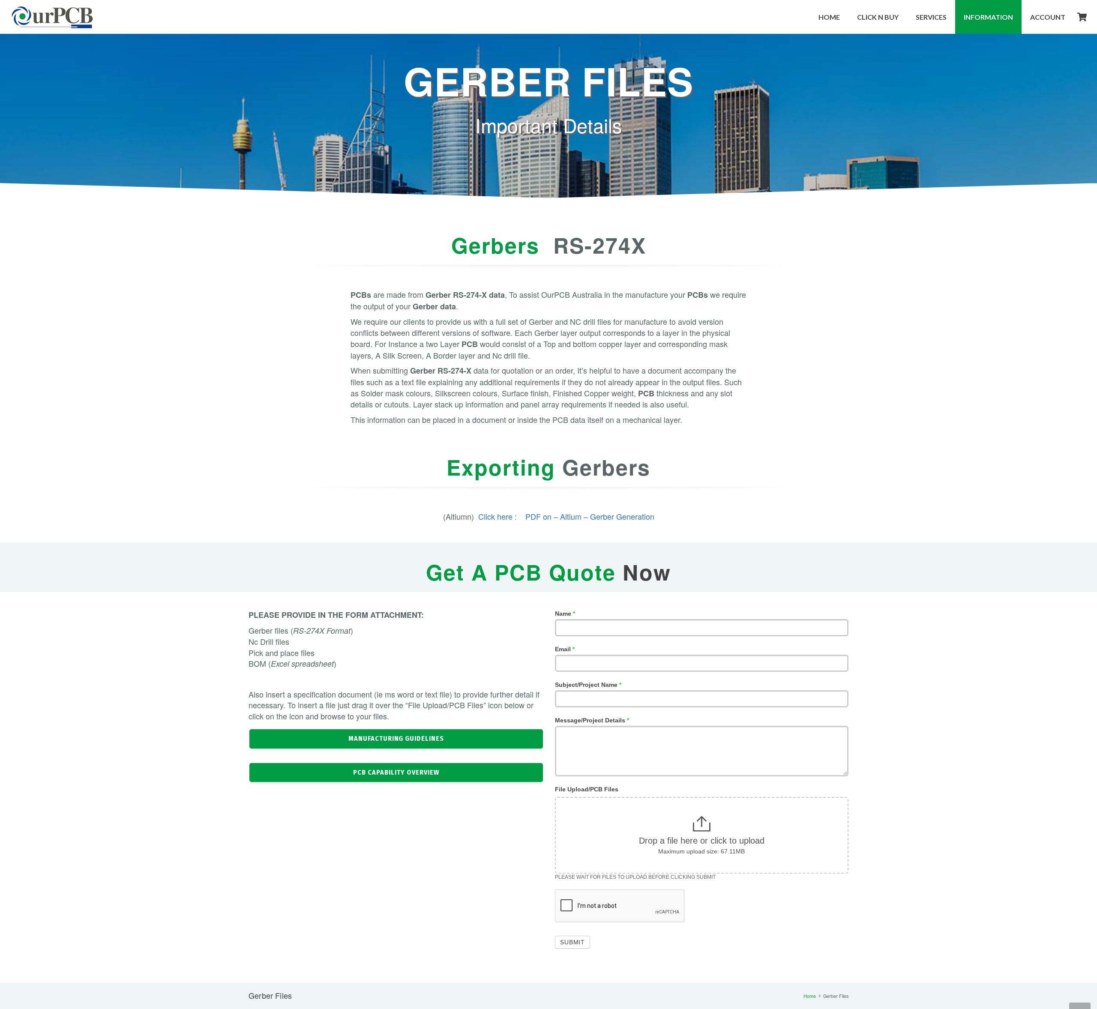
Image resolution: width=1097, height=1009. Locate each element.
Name (565, 613)
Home (809, 996)
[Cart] (1082, 17)
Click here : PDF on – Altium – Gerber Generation (566, 516)
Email (565, 649)
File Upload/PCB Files (586, 789)
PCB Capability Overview (396, 772)
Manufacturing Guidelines (396, 738)
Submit (572, 942)
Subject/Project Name (588, 684)
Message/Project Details (592, 720)
